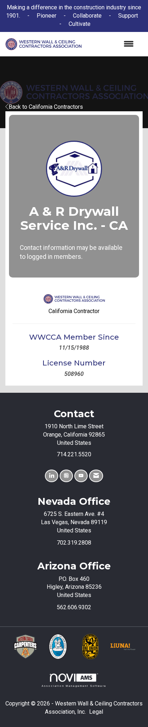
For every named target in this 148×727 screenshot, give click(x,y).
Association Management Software (74, 685)
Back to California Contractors (46, 106)
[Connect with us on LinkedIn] (51, 476)
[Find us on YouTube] (81, 476)
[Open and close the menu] (111, 44)
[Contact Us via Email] (96, 476)
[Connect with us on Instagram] (66, 476)
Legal (96, 711)
